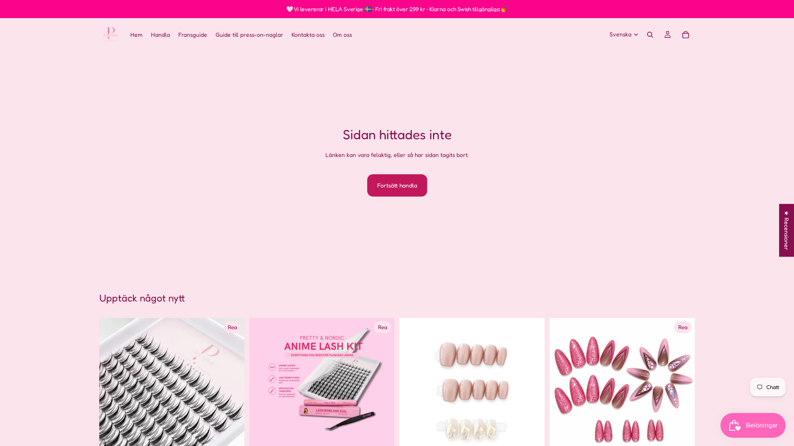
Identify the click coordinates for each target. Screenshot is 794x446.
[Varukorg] (686, 35)
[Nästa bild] (232, 391)
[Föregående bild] (111, 391)
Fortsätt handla (397, 185)
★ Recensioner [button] (786, 230)
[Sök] (650, 35)
